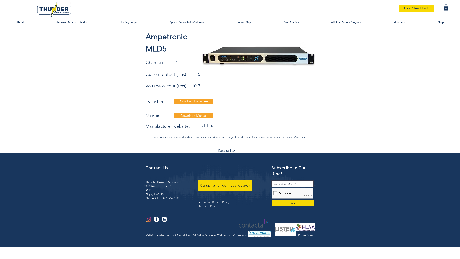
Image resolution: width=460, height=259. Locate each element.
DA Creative (240, 234)
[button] (445, 7)
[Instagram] (148, 219)
